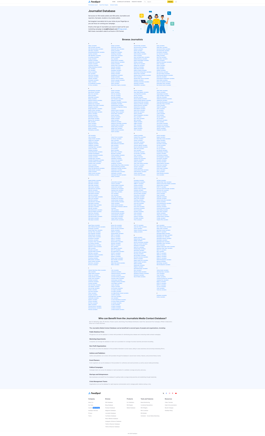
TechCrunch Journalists (162, 120)
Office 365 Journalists (139, 148)
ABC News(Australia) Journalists (95, 49)
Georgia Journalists (115, 76)
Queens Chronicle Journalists (140, 230)
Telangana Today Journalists (163, 126)
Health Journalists (115, 131)
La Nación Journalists (116, 306)
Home (113, 1)
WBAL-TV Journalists (161, 253)
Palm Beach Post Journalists (140, 191)
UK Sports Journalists (162, 160)
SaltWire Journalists (161, 70)
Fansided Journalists (93, 280)
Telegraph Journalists (161, 130)
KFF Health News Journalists (117, 251)
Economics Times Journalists (95, 241)
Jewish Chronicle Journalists (117, 201)
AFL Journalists (91, 68)
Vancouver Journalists (162, 191)
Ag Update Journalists (93, 80)
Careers (93, 407)
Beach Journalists (92, 123)
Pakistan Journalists (138, 187)
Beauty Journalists (92, 128)
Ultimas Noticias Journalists (163, 163)
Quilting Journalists (138, 231)
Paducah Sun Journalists (139, 182)
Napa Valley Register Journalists (141, 92)
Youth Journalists (161, 288)
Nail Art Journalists (138, 90)
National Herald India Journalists (141, 102)
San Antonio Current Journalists (164, 85)
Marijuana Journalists (139, 80)
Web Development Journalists (163, 264)
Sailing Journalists (161, 55)
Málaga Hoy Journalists (139, 65)
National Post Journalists (139, 107)
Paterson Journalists (138, 216)
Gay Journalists (114, 58)
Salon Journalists (160, 67)
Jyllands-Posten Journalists (117, 219)
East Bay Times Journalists (94, 231)
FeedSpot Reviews (93, 410)
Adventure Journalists (93, 65)
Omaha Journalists (138, 168)
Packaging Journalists (139, 180)
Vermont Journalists (161, 201)
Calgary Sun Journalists (93, 140)
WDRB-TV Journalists (161, 256)
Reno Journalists (137, 270)
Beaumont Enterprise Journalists (95, 126)
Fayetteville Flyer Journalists (94, 296)
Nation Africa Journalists (139, 110)
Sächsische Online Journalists (163, 49)
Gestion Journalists (115, 81)
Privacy (90, 413)
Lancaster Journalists (116, 275)
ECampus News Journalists (94, 236)
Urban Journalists (161, 171)
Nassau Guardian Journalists (140, 98)
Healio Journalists (115, 120)
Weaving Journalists (161, 261)
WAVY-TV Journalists (161, 249)
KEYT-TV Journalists (115, 249)
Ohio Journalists (137, 150)
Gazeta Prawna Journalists (117, 60)
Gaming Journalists (115, 50)
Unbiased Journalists (161, 166)
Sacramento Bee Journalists (163, 50)
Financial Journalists (93, 309)
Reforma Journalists (138, 258)
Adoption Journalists (93, 63)
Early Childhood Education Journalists (96, 226)
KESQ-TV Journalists (116, 245)
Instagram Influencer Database (113, 421)
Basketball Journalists (93, 116)
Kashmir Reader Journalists (117, 233)
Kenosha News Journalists (117, 241)
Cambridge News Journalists (95, 147)
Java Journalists (115, 193)
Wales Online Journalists (162, 228)
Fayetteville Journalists (93, 298)
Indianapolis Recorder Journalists (118, 174)
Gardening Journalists (116, 53)
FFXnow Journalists (92, 301)
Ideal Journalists (115, 145)
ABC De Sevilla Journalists (94, 47)
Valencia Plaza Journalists (162, 185)
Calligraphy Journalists (93, 143)
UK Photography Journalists (163, 156)
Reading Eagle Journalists (140, 248)
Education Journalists (93, 249)
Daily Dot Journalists (93, 190)
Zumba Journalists (161, 297)
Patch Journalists (138, 214)
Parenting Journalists (138, 200)
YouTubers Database (110, 416)
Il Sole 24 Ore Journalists (116, 160)
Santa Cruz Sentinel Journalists (164, 81)
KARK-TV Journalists (115, 231)
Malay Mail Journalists (139, 68)
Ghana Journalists (115, 83)
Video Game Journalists (162, 211)
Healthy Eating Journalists (117, 126)
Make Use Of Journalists (139, 63)
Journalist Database (110, 413)
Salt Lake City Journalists (162, 72)
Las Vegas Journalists (116, 289)
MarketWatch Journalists (139, 85)
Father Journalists (92, 293)
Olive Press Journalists (139, 165)
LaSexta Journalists (115, 286)
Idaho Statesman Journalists (117, 143)
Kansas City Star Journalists (117, 228)
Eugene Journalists (161, 137)
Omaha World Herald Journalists (141, 169)
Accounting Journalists (93, 57)
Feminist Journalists (92, 299)
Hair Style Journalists (116, 97)
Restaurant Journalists (139, 275)
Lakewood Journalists (116, 271)
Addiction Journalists (93, 60)
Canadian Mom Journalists (94, 158)
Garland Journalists (115, 57)
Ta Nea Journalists (161, 113)
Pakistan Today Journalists (140, 188)
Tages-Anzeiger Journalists (163, 95)
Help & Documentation (171, 405)
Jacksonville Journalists (116, 182)
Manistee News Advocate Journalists (142, 75)
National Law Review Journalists (141, 103)
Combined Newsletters (147, 405)
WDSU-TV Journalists (162, 258)
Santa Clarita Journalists (162, 80)
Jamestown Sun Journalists (117, 188)
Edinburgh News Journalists (94, 245)
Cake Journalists (92, 137)
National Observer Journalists (140, 105)
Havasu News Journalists (117, 113)
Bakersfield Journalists (93, 97)
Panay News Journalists (139, 195)
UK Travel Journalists (161, 161)
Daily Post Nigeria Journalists (95, 211)
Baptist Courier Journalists (94, 110)
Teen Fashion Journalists (162, 123)
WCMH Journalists (138, 121)
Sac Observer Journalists (162, 53)
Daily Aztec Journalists (93, 182)
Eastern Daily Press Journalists (95, 230)
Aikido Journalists (92, 81)
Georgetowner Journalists (117, 75)
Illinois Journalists (115, 150)
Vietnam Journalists (161, 213)
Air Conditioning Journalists (94, 83)
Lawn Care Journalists (116, 296)
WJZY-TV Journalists (138, 225)
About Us (90, 402)
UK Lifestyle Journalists (162, 150)
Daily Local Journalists (93, 198)
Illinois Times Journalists (116, 151)
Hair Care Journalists (116, 93)
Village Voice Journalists (162, 214)
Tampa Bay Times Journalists (163, 103)
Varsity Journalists (161, 193)
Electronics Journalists (93, 263)
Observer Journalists (138, 143)
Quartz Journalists (138, 228)
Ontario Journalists (138, 173)
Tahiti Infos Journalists (162, 97)
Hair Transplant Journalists (117, 98)
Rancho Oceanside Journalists (141, 147)
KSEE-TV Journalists (161, 281)
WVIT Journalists (138, 130)
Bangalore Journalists (93, 107)
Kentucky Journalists (116, 243)
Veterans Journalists (161, 205)
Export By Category (103, 4)
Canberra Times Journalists (94, 163)
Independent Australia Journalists (118, 168)
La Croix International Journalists (118, 299)
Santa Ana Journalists (162, 76)
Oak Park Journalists (138, 138)
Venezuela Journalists (162, 198)
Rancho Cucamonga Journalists (141, 242)
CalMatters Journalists (93, 145)
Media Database (131, 407)
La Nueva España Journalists (117, 309)
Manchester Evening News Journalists (142, 72)
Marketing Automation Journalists (141, 81)
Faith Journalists (92, 271)
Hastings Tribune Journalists (117, 112)
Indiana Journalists (115, 176)
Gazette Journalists (115, 63)
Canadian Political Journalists (95, 161)
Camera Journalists (92, 148)
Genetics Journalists (115, 72)
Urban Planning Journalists (163, 173)
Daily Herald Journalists (93, 193)
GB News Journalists (116, 68)
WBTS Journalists (138, 126)
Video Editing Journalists (162, 209)
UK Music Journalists (161, 153)
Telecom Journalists (161, 128)
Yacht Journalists (161, 273)
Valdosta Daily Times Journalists (164, 182)
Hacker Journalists (115, 92)
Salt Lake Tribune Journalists (163, 73)
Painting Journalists (138, 185)
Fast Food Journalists (93, 291)
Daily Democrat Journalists (94, 188)
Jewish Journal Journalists (117, 205)
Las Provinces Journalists (117, 288)
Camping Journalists (93, 150)
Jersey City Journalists (116, 196)
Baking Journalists (92, 98)
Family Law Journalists (93, 275)
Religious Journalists (138, 266)
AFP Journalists (91, 70)
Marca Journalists (138, 76)
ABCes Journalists (92, 45)
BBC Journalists (92, 121)
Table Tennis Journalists (162, 90)
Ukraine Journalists (161, 140)
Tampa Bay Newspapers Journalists (165, 102)
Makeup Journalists (138, 62)
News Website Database (111, 418)
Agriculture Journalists (93, 76)
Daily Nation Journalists (93, 203)
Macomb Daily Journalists (140, 45)
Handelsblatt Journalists (116, 103)
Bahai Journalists (92, 95)
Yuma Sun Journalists (161, 289)
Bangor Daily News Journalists (95, 108)
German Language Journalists (118, 80)
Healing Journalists (115, 118)
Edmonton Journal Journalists (95, 246)
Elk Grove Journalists (93, 264)
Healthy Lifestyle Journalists (117, 130)
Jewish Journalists (115, 203)
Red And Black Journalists (140, 255)
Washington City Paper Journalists (164, 235)
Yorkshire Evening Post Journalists (164, 278)
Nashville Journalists (138, 97)
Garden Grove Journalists (117, 55)
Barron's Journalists (92, 113)
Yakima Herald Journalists (162, 270)
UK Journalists (160, 147)
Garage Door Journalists (116, 52)
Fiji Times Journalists (93, 303)
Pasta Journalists (138, 213)
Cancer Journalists (92, 165)
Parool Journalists (138, 209)
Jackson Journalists (115, 183)
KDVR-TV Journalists (116, 240)
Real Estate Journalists (139, 250)
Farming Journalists (92, 283)
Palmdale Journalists (138, 190)
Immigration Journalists (116, 163)
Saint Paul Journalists (161, 57)
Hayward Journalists (115, 116)
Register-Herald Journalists (140, 262)
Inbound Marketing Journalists (118, 166)
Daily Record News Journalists (95, 216)
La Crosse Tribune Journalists (118, 301)
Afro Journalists (92, 73)
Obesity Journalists (138, 140)
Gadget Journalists (115, 45)
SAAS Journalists (161, 45)
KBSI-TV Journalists (115, 235)
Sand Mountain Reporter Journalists (165, 75)
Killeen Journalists (115, 264)
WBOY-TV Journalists (161, 254)
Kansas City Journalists (116, 225)
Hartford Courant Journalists (117, 110)
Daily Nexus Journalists (93, 206)
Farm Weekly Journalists (93, 286)
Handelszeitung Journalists (117, 105)
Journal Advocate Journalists (117, 213)
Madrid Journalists (138, 50)
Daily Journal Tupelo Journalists (95, 196)
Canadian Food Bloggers (93, 153)
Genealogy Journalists (116, 70)
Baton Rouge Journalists (93, 118)
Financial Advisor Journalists (94, 306)
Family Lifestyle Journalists (94, 276)
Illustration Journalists (116, 153)
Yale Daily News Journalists (163, 271)
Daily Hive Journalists (93, 195)
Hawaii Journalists (115, 115)
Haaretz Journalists (115, 90)
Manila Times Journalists (139, 73)
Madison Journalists (138, 49)
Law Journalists (114, 298)
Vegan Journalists (161, 195)
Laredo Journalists (115, 284)
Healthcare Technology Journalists (119, 123)
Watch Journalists (161, 245)
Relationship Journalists (139, 265)
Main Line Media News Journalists (141, 57)
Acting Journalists (92, 58)
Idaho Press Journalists (116, 142)
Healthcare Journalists (116, 121)
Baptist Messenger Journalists (95, 112)
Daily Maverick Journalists (94, 201)
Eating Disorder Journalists (94, 235)
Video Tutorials (169, 402)
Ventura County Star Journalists (164, 200)
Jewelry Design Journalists (117, 200)
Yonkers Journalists (161, 276)
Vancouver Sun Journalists (163, 190)
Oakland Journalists (138, 135)
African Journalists (92, 72)
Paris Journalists (137, 205)
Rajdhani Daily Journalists (139, 239)
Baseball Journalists (92, 115)
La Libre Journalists (115, 304)
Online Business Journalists (140, 171)
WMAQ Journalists (138, 128)
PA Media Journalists (138, 218)
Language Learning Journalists (118, 281)
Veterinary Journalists (162, 206)
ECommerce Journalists (93, 238)
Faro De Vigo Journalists (93, 288)
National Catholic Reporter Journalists (142, 100)
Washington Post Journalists (163, 241)
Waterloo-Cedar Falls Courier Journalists (166, 246)
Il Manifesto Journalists (116, 158)
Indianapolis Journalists (116, 173)
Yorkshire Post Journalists (163, 280)
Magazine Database (110, 410)
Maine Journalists (138, 55)
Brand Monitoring (145, 402)
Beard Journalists (92, 125)
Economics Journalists (93, 240)
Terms (90, 416)
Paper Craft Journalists (139, 198)
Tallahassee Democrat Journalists (164, 98)
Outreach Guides (114, 4)
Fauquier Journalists (93, 294)
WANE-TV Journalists (161, 231)
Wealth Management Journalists (164, 259)
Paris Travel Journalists (139, 206)
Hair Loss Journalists (116, 95)
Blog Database (109, 405)
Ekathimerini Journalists (93, 256)
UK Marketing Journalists (162, 151)
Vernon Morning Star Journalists (164, 203)
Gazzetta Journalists (115, 67)
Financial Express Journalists (95, 307)
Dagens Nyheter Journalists (94, 180)
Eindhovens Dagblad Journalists (95, 254)
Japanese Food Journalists (117, 190)
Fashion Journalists (92, 289)
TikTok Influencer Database (112, 426)
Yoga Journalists (160, 275)
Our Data (90, 405)
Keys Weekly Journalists (116, 248)
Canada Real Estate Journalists (95, 151)
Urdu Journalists (160, 174)
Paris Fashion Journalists (139, 201)
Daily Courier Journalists (93, 187)
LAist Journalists (115, 270)
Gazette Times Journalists (117, 65)
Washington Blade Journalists (163, 233)
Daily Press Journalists (93, 213)
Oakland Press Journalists (140, 137)
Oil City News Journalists (139, 153)
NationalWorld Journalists (139, 108)
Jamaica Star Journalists (116, 187)
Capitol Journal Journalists (94, 173)
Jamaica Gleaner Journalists (117, 185)
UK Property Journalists (162, 158)
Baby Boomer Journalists (94, 92)
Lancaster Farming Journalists (118, 276)
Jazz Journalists (115, 195)
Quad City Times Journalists (140, 226)
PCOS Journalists (138, 219)
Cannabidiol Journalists (93, 166)
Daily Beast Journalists (93, 183)
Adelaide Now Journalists (94, 62)
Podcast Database (110, 407)
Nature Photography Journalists (141, 115)
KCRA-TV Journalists (116, 238)
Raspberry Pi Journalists (139, 245)
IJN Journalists (114, 148)
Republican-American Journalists (141, 273)
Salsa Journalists (160, 68)
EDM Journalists (92, 248)
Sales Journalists (160, 63)
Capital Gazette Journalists (94, 169)
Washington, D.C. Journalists (163, 236)
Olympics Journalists (138, 166)
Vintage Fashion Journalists (163, 216)
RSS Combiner (144, 410)
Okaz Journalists (138, 155)
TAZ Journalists (160, 112)
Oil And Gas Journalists (139, 151)
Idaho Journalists (115, 140)
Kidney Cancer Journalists (117, 258)
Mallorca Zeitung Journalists (140, 70)
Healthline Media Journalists (117, 125)
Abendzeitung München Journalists (96, 52)
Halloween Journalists (116, 100)
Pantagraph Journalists (139, 196)
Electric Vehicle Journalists (94, 261)
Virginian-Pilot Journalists (162, 219)
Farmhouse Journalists (93, 281)
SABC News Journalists (162, 47)
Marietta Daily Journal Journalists (141, 78)
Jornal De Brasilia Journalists (117, 211)
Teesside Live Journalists (162, 125)
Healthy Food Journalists (116, 128)
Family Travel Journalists (94, 278)
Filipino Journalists (92, 304)
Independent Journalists (116, 169)
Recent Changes (169, 407)
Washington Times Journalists (163, 243)
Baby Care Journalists (93, 93)
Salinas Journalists (161, 65)
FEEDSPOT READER (137, 1)
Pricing (170, 1)
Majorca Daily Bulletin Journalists (141, 60)
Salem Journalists (161, 60)
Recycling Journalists (139, 253)
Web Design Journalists (162, 263)
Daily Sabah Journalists (93, 218)
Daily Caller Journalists (93, 185)
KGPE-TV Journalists (161, 284)
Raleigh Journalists (138, 240)
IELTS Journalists (115, 147)
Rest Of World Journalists (139, 276)
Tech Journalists (160, 121)
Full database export (93, 4)
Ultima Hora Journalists (162, 165)
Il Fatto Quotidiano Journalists (118, 155)
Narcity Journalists (138, 95)
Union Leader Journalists (162, 168)
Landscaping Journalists (116, 280)
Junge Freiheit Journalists (117, 218)
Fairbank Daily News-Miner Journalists (97, 270)
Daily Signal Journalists (93, 219)
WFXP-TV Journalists (161, 283)
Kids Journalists (114, 261)
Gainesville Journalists (116, 47)
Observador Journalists (139, 142)
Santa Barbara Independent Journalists (165, 78)
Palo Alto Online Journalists (140, 193)
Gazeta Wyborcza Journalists (118, 62)
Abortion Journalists (92, 53)
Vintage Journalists (161, 218)
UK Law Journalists (161, 148)
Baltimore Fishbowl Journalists (95, 100)
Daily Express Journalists (94, 191)
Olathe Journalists (138, 161)
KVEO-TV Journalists (161, 187)
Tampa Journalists (161, 105)
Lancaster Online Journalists (117, 278)
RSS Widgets (144, 407)
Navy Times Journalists (139, 118)
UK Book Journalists (161, 142)
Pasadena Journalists (139, 211)
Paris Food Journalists (139, 203)
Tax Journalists (160, 110)
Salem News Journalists (162, 58)
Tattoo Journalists (161, 108)
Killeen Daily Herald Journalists (118, 263)
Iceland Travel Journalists (117, 137)
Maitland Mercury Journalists (140, 58)
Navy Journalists (137, 116)
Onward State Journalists (139, 174)
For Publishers (130, 402)
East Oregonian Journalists (94, 233)
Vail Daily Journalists (161, 180)
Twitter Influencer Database (112, 424)
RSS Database (109, 402)
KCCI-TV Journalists (115, 236)
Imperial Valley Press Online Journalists (120, 165)
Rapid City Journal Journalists (140, 243)
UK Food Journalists (161, 145)
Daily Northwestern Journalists (95, 209)
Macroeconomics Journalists (140, 47)
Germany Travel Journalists (117, 78)
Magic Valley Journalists (139, 52)
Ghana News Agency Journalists (118, 85)
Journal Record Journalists (117, 216)
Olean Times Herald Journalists (141, 163)
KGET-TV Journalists (115, 254)
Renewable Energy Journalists (141, 268)
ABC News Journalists (93, 50)
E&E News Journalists (93, 253)
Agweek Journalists (92, 78)
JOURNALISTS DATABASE (123, 1)
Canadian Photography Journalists (96, 160)
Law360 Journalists (115, 294)
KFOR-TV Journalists (116, 253)
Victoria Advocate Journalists (163, 208)
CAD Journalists (92, 135)
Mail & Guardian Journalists (140, 53)
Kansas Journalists (115, 230)
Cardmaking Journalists (93, 174)
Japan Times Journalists (116, 191)
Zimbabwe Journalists (162, 295)
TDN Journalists (160, 115)
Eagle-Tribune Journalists (94, 225)
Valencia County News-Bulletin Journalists (166, 183)
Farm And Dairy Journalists (94, 284)
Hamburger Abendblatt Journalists (119, 102)
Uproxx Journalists (161, 169)
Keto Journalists (114, 246)
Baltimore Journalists (93, 102)
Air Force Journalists (93, 85)
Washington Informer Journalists (164, 238)
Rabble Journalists (138, 237)
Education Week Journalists (94, 251)
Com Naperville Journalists (140, 93)
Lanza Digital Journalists (116, 283)
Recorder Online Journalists (140, 252)
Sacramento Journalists (162, 52)
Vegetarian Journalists (162, 196)
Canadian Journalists (93, 156)
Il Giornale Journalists (116, 156)
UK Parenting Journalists (162, 155)
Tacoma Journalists (161, 92)
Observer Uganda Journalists (140, 145)
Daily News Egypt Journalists (95, 205)
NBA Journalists (137, 120)
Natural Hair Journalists (139, 112)
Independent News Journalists (118, 171)
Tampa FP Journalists (161, 107)
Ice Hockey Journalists (116, 138)
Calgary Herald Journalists (94, 138)
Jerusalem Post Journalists (117, 198)
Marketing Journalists (139, 83)
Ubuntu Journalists (161, 135)
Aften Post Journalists (93, 75)
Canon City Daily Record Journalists (96, 168)
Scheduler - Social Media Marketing (150, 416)
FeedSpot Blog (169, 410)
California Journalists (93, 142)
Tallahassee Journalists (162, 100)
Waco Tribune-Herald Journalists (164, 226)
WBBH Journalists (138, 123)
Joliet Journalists (115, 209)
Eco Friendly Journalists (93, 243)
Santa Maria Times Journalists (163, 83)
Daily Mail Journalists (93, 200)
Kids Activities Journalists (117, 259)
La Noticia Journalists (116, 307)
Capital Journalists (92, 171)
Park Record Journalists (139, 208)
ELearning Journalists (93, 258)
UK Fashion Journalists (162, 143)
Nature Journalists (138, 113)
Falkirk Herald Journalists (94, 273)
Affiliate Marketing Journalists (95, 67)
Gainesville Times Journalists (117, 49)
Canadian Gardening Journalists (95, 155)
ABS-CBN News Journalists (94, 55)
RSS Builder (144, 413)
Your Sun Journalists (161, 286)
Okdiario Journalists (138, 156)
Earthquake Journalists (93, 228)
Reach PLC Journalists (139, 247)
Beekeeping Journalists (93, 130)
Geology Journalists (115, 73)
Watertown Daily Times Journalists (164, 248)
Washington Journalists (162, 240)
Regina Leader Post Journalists (141, 260)
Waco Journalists (160, 225)
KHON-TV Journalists (116, 256)
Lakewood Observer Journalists (118, 273)
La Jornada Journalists (116, 303)
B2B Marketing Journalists (94, 90)
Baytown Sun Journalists (94, 120)
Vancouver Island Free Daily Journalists (166, 188)
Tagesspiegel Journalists (162, 93)
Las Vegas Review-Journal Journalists (119, 293)
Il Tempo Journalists (115, 161)
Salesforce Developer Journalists (164, 62)
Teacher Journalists (161, 116)
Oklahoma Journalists (139, 160)
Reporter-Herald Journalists (140, 271)
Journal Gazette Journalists (117, 214)
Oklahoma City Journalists (140, 158)
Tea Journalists (160, 118)
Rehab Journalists (138, 263)
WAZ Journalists (160, 251)
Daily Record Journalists (93, 214)
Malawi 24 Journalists (139, 67)
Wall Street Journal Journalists (163, 230)
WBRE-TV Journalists (139, 183)
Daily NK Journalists (92, 208)
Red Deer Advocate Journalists (141, 257)
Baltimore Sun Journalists (94, 103)
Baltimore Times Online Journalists (96, 105)
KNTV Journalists (138, 125)
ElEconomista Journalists (94, 259)
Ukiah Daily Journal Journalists (164, 138)
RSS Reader (130, 405)
